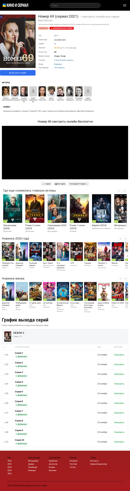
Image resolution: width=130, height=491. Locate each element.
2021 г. (56, 36)
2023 (9, 470)
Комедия (32, 470)
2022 (9, 474)
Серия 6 (19, 401)
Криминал (53, 461)
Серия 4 (19, 382)
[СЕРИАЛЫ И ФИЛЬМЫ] (15, 5)
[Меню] (124, 5)
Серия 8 (19, 421)
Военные (52, 470)
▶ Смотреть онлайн (17, 73)
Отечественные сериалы (64, 60)
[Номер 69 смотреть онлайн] (18, 67)
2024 (9, 467)
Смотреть (119, 355)
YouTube (73, 464)
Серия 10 (19, 440)
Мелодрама (33, 461)
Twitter (73, 467)
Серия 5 (19, 392)
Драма (31, 464)
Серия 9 (19, 430)
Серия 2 (19, 363)
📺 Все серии (60, 184)
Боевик (52, 467)
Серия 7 (19, 411)
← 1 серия (46, 184)
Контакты (94, 461)
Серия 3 (19, 372)
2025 (9, 464)
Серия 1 (19, 353)
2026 (9, 461)
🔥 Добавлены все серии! (61, 28)
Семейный (32, 467)
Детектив (53, 464)
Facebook (73, 461)
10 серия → (78, 184)
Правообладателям (98, 464)
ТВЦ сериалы (59, 68)
